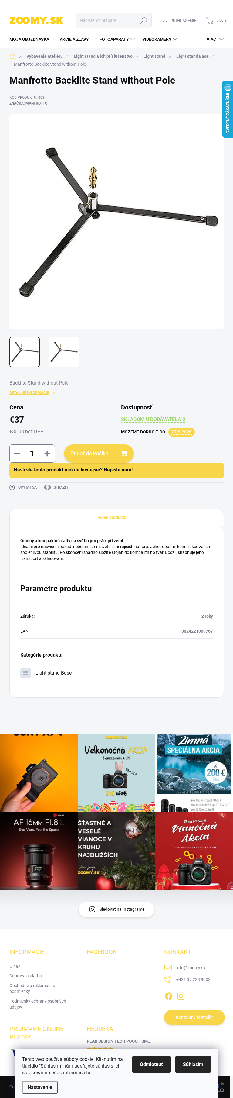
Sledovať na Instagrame (122, 909)
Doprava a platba (25, 975)
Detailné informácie (29, 393)
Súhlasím (193, 1064)
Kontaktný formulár (194, 1017)
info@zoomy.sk (190, 967)
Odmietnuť (151, 1064)
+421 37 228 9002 (193, 979)
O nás (14, 966)
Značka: (28, 103)
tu (88, 1073)
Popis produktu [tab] (112, 517)
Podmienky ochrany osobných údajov (37, 1004)
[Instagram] (180, 995)
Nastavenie (40, 1087)
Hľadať (143, 20)
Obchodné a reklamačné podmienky (32, 988)
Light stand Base (53, 673)
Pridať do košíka (89, 453)
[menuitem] (31, 39)
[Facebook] (168, 995)
